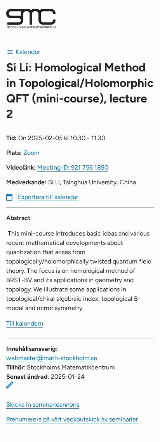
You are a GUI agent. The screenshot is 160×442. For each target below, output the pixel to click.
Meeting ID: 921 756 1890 (72, 167)
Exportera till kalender (48, 197)
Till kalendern (24, 323)
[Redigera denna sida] (9, 384)
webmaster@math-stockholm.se (51, 358)
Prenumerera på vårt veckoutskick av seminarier (72, 419)
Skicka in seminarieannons (42, 404)
